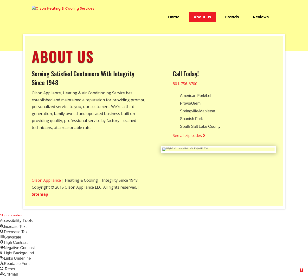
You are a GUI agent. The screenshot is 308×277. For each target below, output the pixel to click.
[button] (301, 270)
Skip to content (11, 215)
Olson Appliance (46, 180)
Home (174, 16)
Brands (232, 16)
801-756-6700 (185, 83)
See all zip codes (188, 135)
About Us (202, 16)
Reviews (261, 16)
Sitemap (40, 194)
